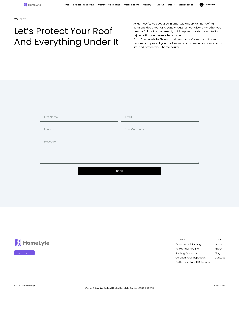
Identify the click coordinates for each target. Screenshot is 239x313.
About (160, 4)
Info (170, 4)
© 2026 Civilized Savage (24, 285)
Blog (217, 253)
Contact (220, 257)
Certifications (131, 4)
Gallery (147, 4)
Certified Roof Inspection (191, 257)
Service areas (186, 4)
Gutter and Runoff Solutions (193, 262)
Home (66, 4)
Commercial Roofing (109, 4)
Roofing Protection (187, 253)
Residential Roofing (83, 4)
